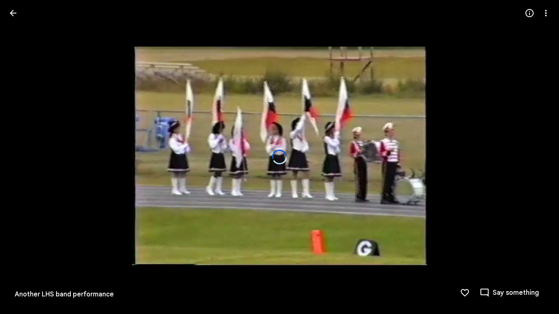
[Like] (465, 293)
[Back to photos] (13, 13)
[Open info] (529, 13)
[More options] (546, 13)
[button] (536, 157)
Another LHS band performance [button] (64, 294)
